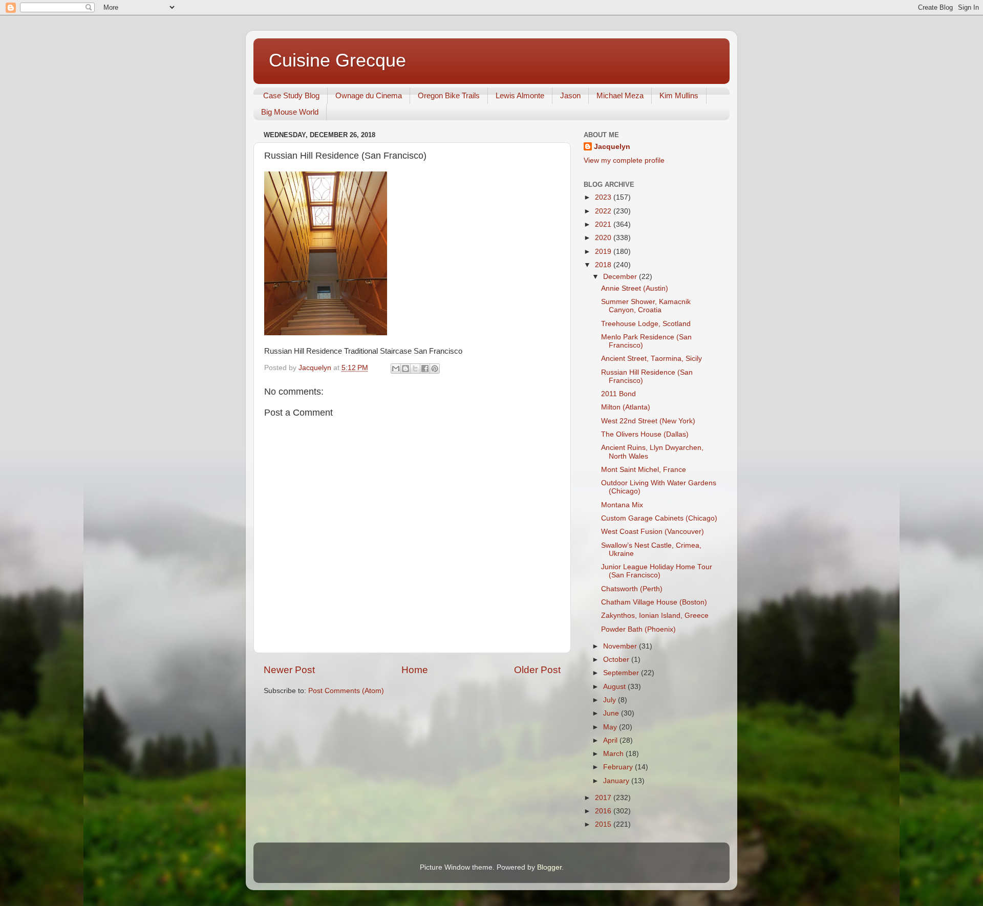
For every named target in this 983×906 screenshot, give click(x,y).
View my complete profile (624, 160)
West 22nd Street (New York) (648, 421)
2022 (604, 211)
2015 (604, 824)
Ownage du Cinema (368, 95)
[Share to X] (415, 368)
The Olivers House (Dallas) (645, 434)
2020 (604, 238)
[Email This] (396, 368)
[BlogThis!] (405, 368)
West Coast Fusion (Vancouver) (652, 531)
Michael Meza (620, 95)
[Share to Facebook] (425, 368)
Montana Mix (622, 505)
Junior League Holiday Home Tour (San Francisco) (656, 571)
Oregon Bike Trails (449, 95)
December (621, 277)
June (612, 713)
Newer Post (289, 669)
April (611, 740)
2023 (604, 197)
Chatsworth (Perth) (632, 589)
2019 (604, 251)
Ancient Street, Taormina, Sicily (651, 358)
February (619, 767)
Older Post (537, 669)
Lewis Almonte (520, 95)
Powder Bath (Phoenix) (638, 629)
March (614, 754)
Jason (570, 95)
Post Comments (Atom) (346, 691)
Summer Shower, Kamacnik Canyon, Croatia (646, 306)
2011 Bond (618, 394)
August (615, 687)
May (611, 727)
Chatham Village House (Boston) (654, 602)
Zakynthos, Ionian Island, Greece (655, 615)
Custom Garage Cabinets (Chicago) (659, 518)
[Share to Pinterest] (435, 368)
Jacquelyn (612, 146)
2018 (604, 265)
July (610, 700)
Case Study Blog (291, 95)
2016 (604, 811)
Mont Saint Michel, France (643, 469)
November (621, 646)
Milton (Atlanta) (625, 407)
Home (414, 669)
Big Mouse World (289, 111)
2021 (604, 224)
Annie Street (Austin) (634, 288)
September (622, 673)
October (617, 659)
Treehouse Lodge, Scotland (646, 324)
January (617, 781)
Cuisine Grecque (337, 60)
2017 (604, 798)
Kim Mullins (678, 95)
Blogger (549, 867)
